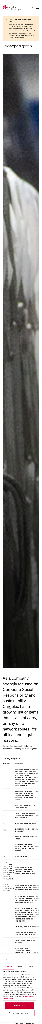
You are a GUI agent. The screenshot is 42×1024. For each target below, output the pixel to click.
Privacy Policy (28, 996)
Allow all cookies (20, 1005)
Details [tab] (19, 966)
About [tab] (31, 966)
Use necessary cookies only (19, 1013)
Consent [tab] (8, 966)
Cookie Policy (8, 998)
